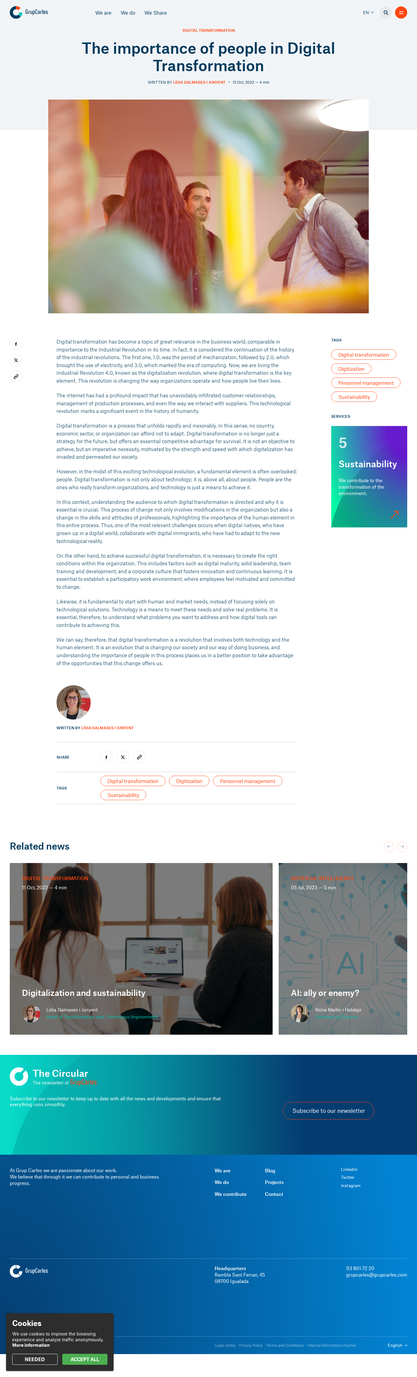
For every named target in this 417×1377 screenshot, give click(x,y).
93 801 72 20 (360, 1268)
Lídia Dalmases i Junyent (199, 82)
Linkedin (349, 1169)
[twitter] (123, 757)
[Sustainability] (369, 476)
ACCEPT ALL (85, 1359)
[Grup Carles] (39, 12)
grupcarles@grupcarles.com (376, 1274)
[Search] (386, 12)
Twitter (347, 1177)
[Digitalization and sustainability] (141, 948)
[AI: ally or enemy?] (343, 948)
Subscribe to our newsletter (328, 1110)
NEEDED (35, 1359)
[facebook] (106, 757)
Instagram (351, 1185)
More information (31, 1345)
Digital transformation (209, 30)
